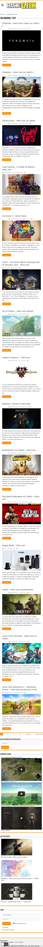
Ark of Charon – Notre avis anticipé (17, 311)
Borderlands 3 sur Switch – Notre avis (19, 450)
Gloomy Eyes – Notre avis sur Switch (18, 121)
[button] (4, 944)
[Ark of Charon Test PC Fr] (21, 793)
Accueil (2, 14)
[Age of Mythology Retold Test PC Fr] (21, 769)
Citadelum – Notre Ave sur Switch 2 (18, 72)
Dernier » (29, 734)
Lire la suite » (6, 65)
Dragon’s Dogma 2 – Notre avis (16, 357)
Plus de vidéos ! (6, 830)
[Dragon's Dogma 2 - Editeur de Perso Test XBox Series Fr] (21, 818)
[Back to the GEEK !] (21, 5)
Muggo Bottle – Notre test (13, 545)
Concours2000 (19, 942)
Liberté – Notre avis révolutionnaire (17, 589)
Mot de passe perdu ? (8, 930)
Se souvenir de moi (20, 923)
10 (20, 734)
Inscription (5, 927)
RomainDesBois (14, 28)
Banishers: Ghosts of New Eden (16, 404)
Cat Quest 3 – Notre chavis (14, 216)
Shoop (4, 267)
